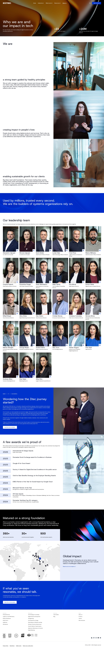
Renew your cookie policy (28, 645)
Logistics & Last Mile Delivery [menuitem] (8, 616)
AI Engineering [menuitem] (31, 618)
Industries (40, 3)
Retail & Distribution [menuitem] (7, 618)
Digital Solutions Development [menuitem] (34, 616)
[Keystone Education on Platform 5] (100, 638)
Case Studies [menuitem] (56, 614)
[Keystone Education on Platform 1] (91, 638)
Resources (57, 3)
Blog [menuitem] (54, 616)
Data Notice (12, 645)
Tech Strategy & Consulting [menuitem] (33, 614)
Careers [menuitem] (80, 618)
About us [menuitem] (80, 614)
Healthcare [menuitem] (5, 622)
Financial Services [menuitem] (6, 614)
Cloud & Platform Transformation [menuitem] (34, 626)
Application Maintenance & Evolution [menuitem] (35, 628)
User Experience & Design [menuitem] (33, 620)
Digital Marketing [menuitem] (31, 630)
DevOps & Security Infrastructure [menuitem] (34, 624)
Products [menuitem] (80, 616)
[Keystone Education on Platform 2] (94, 638)
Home (34, 3)
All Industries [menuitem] (5, 624)
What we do (48, 3)
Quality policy (18, 645)
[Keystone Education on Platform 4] (98, 638)
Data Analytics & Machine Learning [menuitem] (35, 622)
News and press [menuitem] (82, 620)
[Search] (90, 3)
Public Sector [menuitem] (5, 620)
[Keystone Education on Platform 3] (96, 638)
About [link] (64, 3)
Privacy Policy (5, 645)
